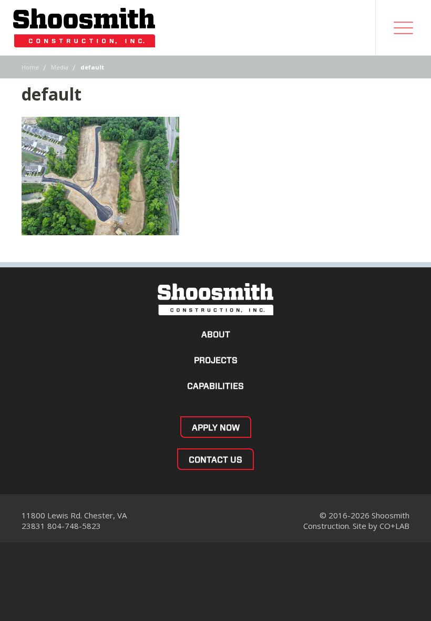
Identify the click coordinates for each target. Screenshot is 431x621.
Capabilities (215, 386)
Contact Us (215, 460)
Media (59, 67)
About (215, 334)
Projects (216, 360)
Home (30, 67)
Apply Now (216, 428)
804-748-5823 (74, 525)
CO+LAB (394, 525)
